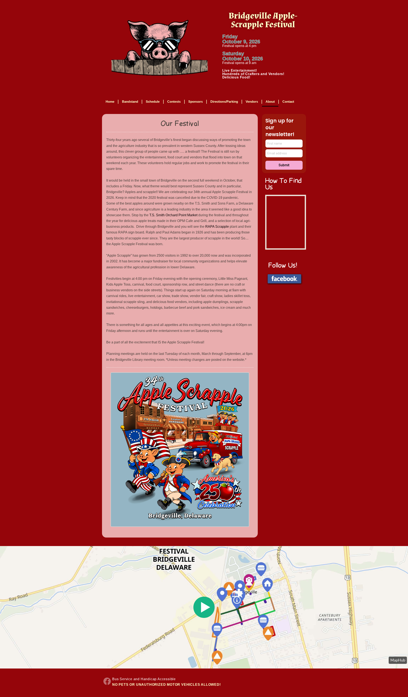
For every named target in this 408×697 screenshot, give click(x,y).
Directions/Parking (224, 101)
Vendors (252, 101)
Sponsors (195, 101)
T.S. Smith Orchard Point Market (173, 215)
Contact (288, 101)
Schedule (153, 101)
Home (110, 101)
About (270, 101)
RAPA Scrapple (217, 226)
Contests (174, 101)
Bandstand (130, 101)
